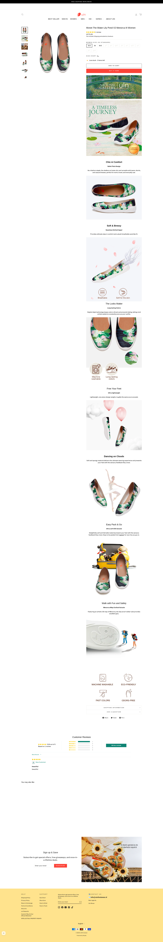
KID (90, 19)
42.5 (94, 50)
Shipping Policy (25, 897)
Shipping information (114, 707)
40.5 (132, 45)
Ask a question (114, 712)
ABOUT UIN (110, 19)
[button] (90, 32)
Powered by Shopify (81, 935)
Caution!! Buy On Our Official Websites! (27, 915)
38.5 (116, 45)
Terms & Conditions (27, 906)
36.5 (100, 45)
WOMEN (73, 19)
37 (106, 45)
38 (111, 45)
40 (127, 45)
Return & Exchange (26, 903)
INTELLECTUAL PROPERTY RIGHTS (31, 918)
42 (89, 50)
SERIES (99, 19)
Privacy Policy (25, 900)
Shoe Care (43, 900)
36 (95, 45)
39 (122, 45)
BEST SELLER (53, 19)
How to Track (43, 906)
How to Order (43, 903)
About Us (24, 908)
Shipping (96, 36)
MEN (83, 19)
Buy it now (114, 70)
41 (138, 45)
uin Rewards (25, 911)
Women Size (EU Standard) (98, 42)
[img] (36, 759)
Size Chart (43, 897)
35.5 (89, 45)
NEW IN (65, 19)
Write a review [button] (116, 745)
